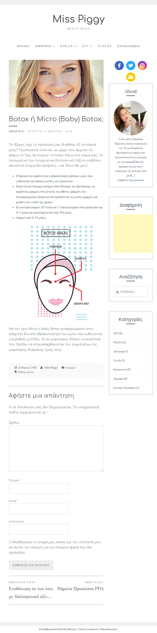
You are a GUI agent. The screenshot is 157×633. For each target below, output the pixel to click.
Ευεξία (117, 360)
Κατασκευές (120, 369)
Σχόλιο (14, 422)
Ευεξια (67, 46)
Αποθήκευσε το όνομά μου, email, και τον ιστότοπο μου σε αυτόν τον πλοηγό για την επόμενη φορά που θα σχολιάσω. (55, 547)
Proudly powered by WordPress (57, 629)
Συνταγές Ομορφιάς (124, 387)
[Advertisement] (135, 233)
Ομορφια (43, 46)
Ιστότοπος (16, 521)
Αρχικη (23, 46)
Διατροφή (119, 351)
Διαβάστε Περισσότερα (130, 180)
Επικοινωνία (128, 46)
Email (13, 501)
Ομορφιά (16, 131)
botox (21, 372)
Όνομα (14, 480)
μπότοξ (30, 372)
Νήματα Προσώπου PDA (80, 586)
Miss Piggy (78, 19)
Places (105, 46)
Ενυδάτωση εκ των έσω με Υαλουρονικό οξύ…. (31, 590)
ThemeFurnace (108, 629)
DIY (85, 46)
